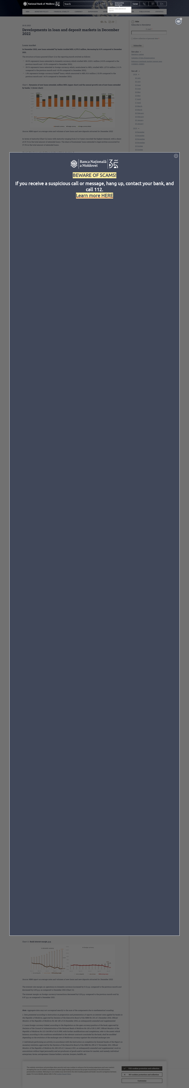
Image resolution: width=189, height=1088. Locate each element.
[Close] (176, 156)
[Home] (41, 4)
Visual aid (178, 21)
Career (135, 4)
